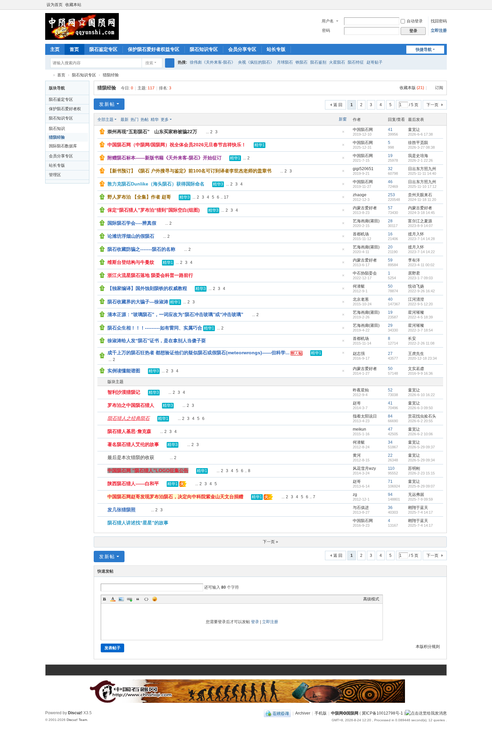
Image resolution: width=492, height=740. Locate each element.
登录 (255, 621)
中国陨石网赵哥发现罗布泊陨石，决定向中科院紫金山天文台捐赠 (175, 496)
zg (355, 494)
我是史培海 (418, 155)
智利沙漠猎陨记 (123, 392)
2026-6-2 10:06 (420, 434)
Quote (138, 599)
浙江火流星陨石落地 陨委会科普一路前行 (150, 275)
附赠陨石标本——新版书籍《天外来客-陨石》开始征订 (164, 157)
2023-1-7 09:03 (420, 278)
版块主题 (115, 381)
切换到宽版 (444, 7)
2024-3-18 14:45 (421, 213)
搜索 (149, 63)
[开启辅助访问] (437, 5)
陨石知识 (57, 128)
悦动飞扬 (416, 286)
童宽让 (414, 129)
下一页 (432, 104)
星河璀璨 (416, 312)
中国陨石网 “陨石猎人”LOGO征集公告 (147, 470)
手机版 (321, 713)
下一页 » (270, 541)
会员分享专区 (242, 49)
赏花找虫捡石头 (422, 416)
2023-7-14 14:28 (421, 239)
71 (390, 481)
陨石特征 (356, 62)
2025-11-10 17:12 (422, 186)
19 (390, 155)
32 (390, 168)
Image (121, 599)
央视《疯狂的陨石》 (256, 62)
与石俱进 (361, 507)
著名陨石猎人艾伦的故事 (133, 444)
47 (390, 429)
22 (390, 455)
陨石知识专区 (204, 49)
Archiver (302, 713)
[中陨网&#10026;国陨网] (82, 26)
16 (390, 234)
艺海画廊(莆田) (366, 221)
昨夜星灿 (361, 390)
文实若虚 (416, 368)
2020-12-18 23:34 (422, 358)
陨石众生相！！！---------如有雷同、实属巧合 (154, 327)
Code (146, 599)
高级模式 (371, 599)
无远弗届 (416, 494)
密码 (326, 30)
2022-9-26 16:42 (421, 291)
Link (129, 599)
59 (390, 260)
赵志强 (359, 353)
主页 (55, 49)
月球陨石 (285, 62)
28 (390, 221)
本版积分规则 (428, 646)
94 (390, 494)
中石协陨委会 (365, 273)
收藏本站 (73, 4)
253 (391, 195)
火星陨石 (337, 62)
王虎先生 (416, 353)
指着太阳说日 (365, 416)
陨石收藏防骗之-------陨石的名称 (141, 249)
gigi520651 (363, 168)
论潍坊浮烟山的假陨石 (130, 236)
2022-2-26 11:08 (421, 343)
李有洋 (414, 260)
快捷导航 (424, 49)
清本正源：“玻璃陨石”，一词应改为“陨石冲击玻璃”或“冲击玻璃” (175, 314)
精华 (155, 119)
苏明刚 (414, 468)
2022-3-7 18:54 (420, 330)
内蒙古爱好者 (365, 208)
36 (390, 507)
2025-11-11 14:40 (422, 173)
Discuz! (75, 713)
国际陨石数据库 (63, 146)
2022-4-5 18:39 (420, 317)
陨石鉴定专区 (103, 49)
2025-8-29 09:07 (421, 486)
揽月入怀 (416, 234)
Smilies (154, 599)
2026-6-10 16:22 (421, 395)
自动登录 (415, 21)
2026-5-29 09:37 (421, 447)
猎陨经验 (111, 75)
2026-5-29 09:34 (421, 460)
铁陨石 (302, 62)
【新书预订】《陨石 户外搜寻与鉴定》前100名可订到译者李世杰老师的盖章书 (189, 170)
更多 (165, 119)
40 (390, 299)
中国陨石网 (363, 129)
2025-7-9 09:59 (420, 499)
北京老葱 (361, 299)
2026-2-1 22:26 (420, 160)
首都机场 (361, 234)
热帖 (145, 119)
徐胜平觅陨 (418, 142)
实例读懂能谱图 (123, 370)
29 (390, 325)
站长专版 (276, 49)
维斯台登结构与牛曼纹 (130, 262)
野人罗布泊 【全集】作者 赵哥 (139, 197)
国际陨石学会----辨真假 (131, 223)
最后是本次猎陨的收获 (130, 457)
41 (390, 129)
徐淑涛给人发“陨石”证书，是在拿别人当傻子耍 (156, 340)
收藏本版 (412, 87)
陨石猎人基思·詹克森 (129, 431)
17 (226, 197)
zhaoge (359, 195)
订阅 (439, 87)
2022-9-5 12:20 (420, 304)
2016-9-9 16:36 (420, 373)
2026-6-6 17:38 (420, 134)
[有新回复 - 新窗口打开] (103, 392)
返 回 (337, 104)
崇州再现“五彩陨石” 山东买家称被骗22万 (152, 131)
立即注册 (439, 30)
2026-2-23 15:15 (421, 473)
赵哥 (357, 403)
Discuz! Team (77, 720)
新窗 (343, 119)
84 (390, 416)
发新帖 (107, 104)
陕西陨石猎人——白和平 (133, 483)
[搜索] (169, 63)
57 (390, 208)
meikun (359, 429)
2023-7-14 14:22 (421, 252)
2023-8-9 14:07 (420, 226)
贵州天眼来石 (420, 195)
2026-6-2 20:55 (420, 421)
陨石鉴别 (318, 62)
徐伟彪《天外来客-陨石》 (212, 62)
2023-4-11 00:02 (421, 265)
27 (390, 353)
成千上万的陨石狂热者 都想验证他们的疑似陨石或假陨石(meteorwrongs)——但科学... (198, 352)
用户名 (328, 21)
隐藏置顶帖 (343, 264)
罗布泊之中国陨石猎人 (130, 405)
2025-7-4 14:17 (420, 512)
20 (390, 247)
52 (390, 390)
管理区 (55, 174)
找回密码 (439, 21)
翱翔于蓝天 (418, 507)
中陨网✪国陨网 (344, 713)
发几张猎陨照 (121, 509)
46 (390, 181)
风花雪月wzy (364, 468)
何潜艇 (359, 286)
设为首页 (55, 4)
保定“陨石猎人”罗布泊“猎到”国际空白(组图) (153, 210)
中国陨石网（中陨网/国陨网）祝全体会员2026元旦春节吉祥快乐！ (176, 144)
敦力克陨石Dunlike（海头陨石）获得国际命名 (155, 184)
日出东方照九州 (422, 168)
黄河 (357, 455)
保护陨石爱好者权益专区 (153, 49)
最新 (124, 119)
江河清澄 (416, 299)
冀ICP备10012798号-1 (382, 713)
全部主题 (105, 119)
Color (112, 599)
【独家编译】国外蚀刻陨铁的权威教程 (147, 288)
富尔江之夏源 (420, 221)
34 (390, 442)
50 (390, 286)
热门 (135, 119)
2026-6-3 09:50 (420, 408)
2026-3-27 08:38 (421, 147)
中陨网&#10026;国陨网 (48, 75)
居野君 (414, 273)
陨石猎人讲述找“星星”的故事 (137, 522)
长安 (412, 338)
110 (391, 468)
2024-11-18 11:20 (422, 200)
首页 (74, 49)
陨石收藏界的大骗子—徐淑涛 (137, 301)
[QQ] (277, 713)
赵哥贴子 (374, 62)
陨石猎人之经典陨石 (128, 418)
